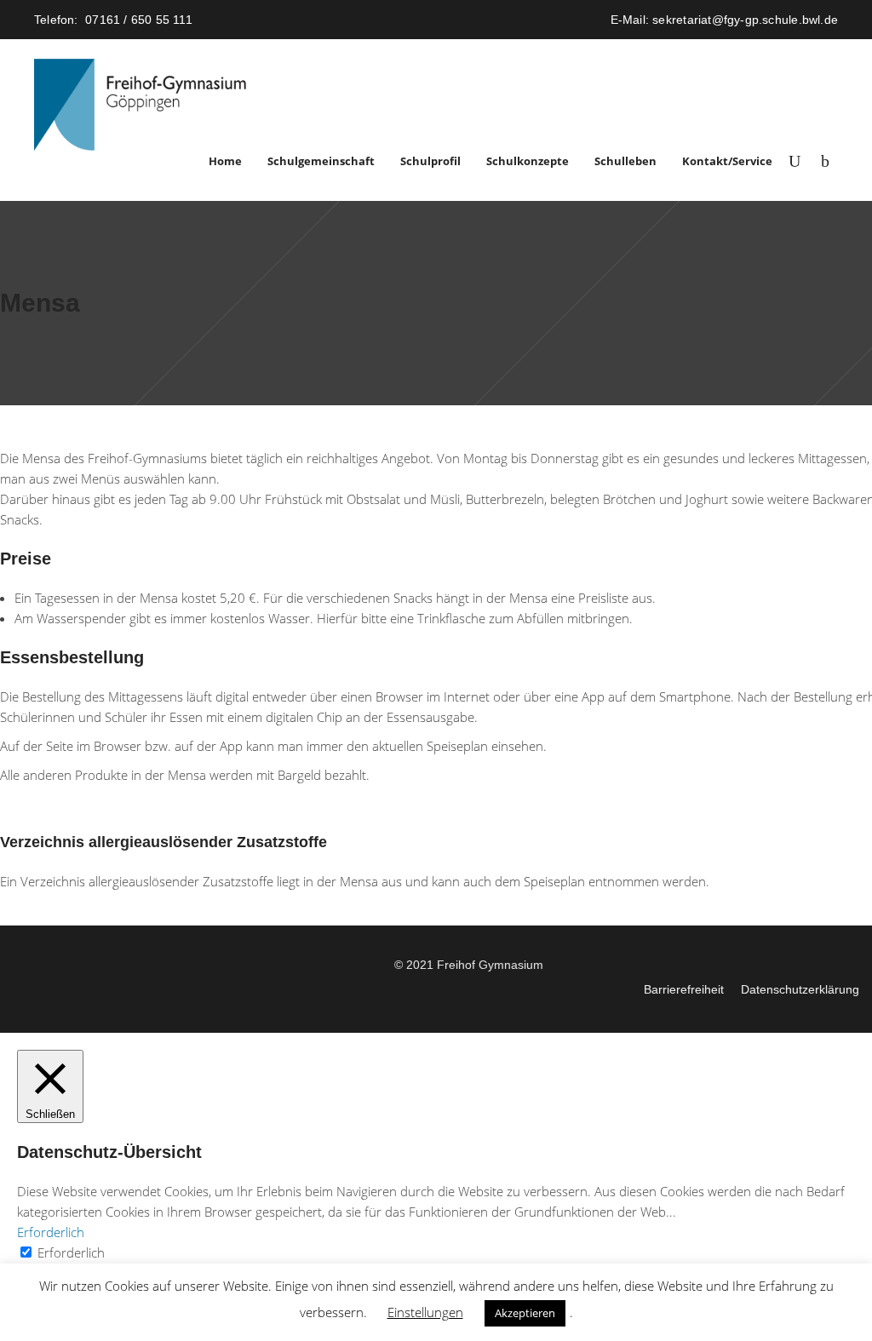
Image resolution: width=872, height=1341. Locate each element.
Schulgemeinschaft (321, 161)
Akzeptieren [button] (525, 1313)
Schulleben (625, 161)
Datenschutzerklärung (800, 989)
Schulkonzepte (527, 161)
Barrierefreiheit (684, 989)
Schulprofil (430, 161)
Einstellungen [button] (425, 1312)
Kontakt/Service (727, 161)
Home (225, 161)
